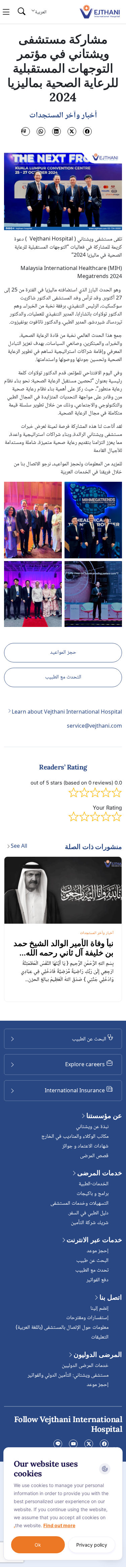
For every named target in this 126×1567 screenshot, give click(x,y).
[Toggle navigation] (6, 12)
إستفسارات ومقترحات (87, 1317)
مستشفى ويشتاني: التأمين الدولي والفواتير (68, 1375)
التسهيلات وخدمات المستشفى (79, 1203)
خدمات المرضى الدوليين (85, 1365)
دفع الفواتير (97, 1280)
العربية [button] (40, 12)
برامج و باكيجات (93, 1193)
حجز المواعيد (63, 652)
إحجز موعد (98, 1251)
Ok (38, 1545)
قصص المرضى (94, 1156)
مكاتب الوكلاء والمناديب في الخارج (75, 1136)
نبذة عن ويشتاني (92, 1126)
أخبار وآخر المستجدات (97, 933)
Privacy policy (91, 1545)
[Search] (21, 12)
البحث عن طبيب (92, 1260)
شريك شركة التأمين (90, 1222)
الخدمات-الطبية (94, 1184)
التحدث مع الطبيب (63, 677)
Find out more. (44, 1525)
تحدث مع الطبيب (92, 1270)
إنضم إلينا (99, 1308)
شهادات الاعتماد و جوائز (85, 1146)
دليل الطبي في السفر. (88, 1213)
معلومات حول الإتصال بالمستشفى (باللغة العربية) (62, 1327)
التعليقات (100, 1337)
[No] (116, 1449)
